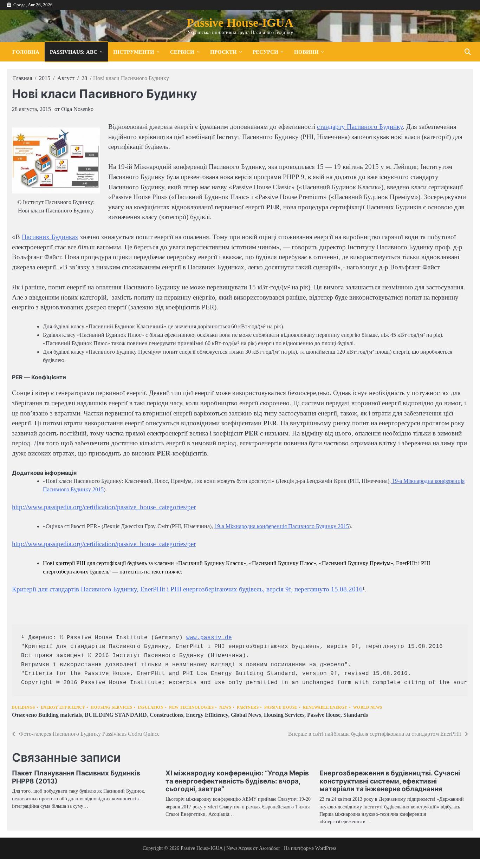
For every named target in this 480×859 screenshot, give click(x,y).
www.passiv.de (209, 638)
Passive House (280, 707)
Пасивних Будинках (50, 237)
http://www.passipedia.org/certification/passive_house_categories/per (104, 507)
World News (367, 707)
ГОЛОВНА (25, 52)
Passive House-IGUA (240, 22)
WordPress (325, 848)
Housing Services (111, 707)
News (225, 707)
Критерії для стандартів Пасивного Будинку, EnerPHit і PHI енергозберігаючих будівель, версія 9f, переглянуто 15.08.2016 (187, 589)
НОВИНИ (306, 52)
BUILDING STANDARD (116, 715)
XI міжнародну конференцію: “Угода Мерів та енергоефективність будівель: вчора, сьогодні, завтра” (237, 781)
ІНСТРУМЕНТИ (133, 52)
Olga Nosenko (77, 109)
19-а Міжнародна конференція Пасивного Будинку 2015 (281, 526)
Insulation (150, 707)
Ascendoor (269, 848)
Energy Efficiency (63, 707)
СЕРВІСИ (182, 52)
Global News (246, 715)
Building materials (60, 715)
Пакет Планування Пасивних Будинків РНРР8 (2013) (76, 777)
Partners (248, 707)
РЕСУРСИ (265, 52)
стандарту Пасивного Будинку (360, 126)
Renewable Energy (325, 707)
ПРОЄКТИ (223, 52)
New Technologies (191, 707)
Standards (355, 715)
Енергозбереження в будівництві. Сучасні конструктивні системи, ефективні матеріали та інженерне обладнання (389, 781)
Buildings (23, 707)
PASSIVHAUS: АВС (73, 52)
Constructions (166, 715)
